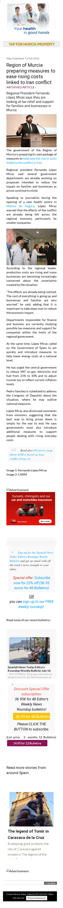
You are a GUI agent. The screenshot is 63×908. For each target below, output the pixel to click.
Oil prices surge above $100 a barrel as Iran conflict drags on (31, 454)
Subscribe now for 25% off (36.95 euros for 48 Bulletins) (32, 583)
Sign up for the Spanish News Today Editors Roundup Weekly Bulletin (31, 556)
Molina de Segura (20, 206)
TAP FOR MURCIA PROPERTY (31, 44)
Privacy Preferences (36, 898)
